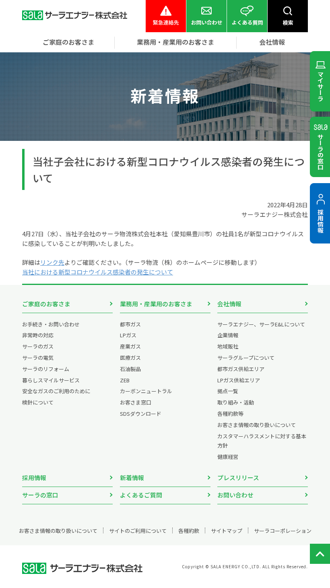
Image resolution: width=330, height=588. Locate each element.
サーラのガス (38, 346)
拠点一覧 (227, 391)
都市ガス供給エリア (240, 369)
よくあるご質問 (141, 495)
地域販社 (227, 346)
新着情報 (132, 477)
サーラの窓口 (40, 495)
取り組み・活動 (235, 402)
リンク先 (52, 262)
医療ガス (130, 357)
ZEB (125, 380)
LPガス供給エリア (238, 380)
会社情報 (229, 303)
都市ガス (130, 324)
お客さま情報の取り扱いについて (256, 425)
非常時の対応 (38, 335)
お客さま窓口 (135, 402)
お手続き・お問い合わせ (51, 324)
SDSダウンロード (140, 413)
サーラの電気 (38, 357)
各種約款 (188, 530)
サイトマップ (226, 530)
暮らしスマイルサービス (51, 380)
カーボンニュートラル (146, 391)
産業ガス (130, 346)
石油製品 (130, 369)
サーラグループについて (245, 357)
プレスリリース (238, 477)
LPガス (128, 335)
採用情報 (34, 477)
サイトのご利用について (138, 530)
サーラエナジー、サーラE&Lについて (261, 324)
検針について (38, 402)
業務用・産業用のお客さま (156, 303)
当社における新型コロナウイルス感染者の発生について (97, 272)
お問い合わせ (235, 495)
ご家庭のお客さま (46, 303)
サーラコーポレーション (282, 530)
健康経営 (227, 456)
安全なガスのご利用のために (56, 391)
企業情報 (227, 335)
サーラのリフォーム (45, 369)
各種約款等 (230, 413)
